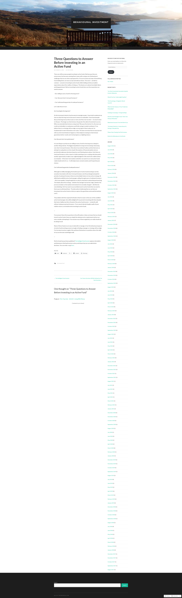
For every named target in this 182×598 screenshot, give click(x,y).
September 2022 (112, 330)
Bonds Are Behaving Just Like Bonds (116, 136)
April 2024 (110, 255)
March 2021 (111, 401)
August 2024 (111, 240)
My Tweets (110, 81)
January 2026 (111, 173)
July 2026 (110, 149)
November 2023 (112, 275)
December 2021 (112, 365)
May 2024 (110, 251)
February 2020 (111, 452)
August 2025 (111, 193)
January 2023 (111, 314)
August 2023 (111, 287)
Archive (114, 48)
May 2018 (110, 534)
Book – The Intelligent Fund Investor (81, 48)
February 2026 (111, 169)
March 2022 (111, 353)
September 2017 (112, 565)
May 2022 (110, 346)
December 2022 (112, 318)
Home (57, 48)
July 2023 (110, 291)
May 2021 (110, 393)
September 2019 (112, 471)
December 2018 (112, 506)
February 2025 (111, 216)
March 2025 (111, 212)
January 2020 (111, 455)
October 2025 (111, 185)
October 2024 (111, 232)
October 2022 (111, 326)
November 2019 (112, 463)
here (72, 245)
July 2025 (110, 197)
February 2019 (111, 499)
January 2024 (111, 267)
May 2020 (110, 440)
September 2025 (112, 189)
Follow (111, 72)
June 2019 (110, 483)
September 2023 (112, 283)
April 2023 (110, 302)
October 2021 (111, 373)
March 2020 (111, 448)
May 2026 (110, 157)
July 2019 (110, 479)
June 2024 (110, 248)
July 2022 (110, 338)
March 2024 (111, 259)
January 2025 (111, 220)
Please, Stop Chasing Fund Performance (117, 132)
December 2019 (112, 459)
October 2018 (111, 514)
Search (55, 582)
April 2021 (110, 397)
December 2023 (112, 271)
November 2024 (112, 228)
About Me (64, 48)
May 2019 (110, 487)
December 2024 (112, 224)
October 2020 (111, 420)
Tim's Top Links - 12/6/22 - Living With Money (72, 299)
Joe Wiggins (69, 70)
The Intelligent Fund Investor (82, 241)
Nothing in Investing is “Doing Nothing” (117, 112)
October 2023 (111, 279)
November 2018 (112, 510)
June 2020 (110, 436)
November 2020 (112, 416)
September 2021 (112, 377)
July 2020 (110, 432)
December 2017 (112, 554)
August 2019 (111, 475)
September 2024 (112, 236)
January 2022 (111, 361)
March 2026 (111, 165)
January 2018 (111, 550)
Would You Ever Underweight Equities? (117, 97)
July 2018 (110, 526)
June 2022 (110, 342)
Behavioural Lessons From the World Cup (118, 122)
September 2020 (112, 424)
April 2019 (110, 491)
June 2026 (110, 153)
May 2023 (110, 298)
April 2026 (110, 161)
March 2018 (111, 542)
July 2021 (110, 385)
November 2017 (112, 558)
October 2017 (111, 561)
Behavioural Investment (91, 22)
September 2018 (112, 518)
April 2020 (110, 444)
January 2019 (111, 503)
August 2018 (111, 522)
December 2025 (112, 177)
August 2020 (111, 428)
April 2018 (110, 538)
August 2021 (111, 381)
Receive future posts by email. (116, 58)
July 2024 (110, 244)
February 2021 (111, 405)
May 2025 (110, 204)
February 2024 (111, 263)
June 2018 (110, 530)
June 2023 (110, 295)
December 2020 (112, 412)
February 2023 (111, 310)
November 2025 (112, 181)
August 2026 (111, 145)
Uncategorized (60, 263)
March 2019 (111, 495)
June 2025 (110, 200)
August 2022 (111, 334)
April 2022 (110, 350)
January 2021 (111, 408)
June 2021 (110, 389)
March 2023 (111, 306)
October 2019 (111, 467)
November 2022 (112, 322)
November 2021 (112, 369)
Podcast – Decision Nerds (102, 48)
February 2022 (111, 357)
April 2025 (110, 208)
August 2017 (111, 569)
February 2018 (111, 546)
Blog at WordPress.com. (61, 595)
